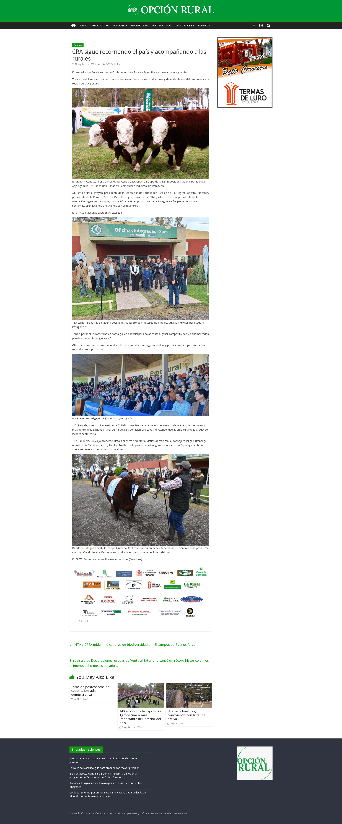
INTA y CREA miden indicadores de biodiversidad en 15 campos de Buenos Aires (132, 644)
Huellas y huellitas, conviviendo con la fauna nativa (186, 715)
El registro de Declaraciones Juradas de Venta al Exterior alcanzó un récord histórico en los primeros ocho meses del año (139, 663)
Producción (139, 25)
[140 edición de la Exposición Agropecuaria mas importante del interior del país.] (141, 685)
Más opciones (184, 25)
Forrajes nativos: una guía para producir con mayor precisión (104, 768)
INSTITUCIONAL (161, 25)
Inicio (83, 25)
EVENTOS (204, 25)
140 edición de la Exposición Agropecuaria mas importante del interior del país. (140, 717)
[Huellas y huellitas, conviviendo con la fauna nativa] (189, 685)
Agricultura (100, 25)
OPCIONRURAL (113, 64)
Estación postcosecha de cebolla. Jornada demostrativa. (90, 691)
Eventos (78, 45)
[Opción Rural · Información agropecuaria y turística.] (73, 25)
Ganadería (120, 25)
